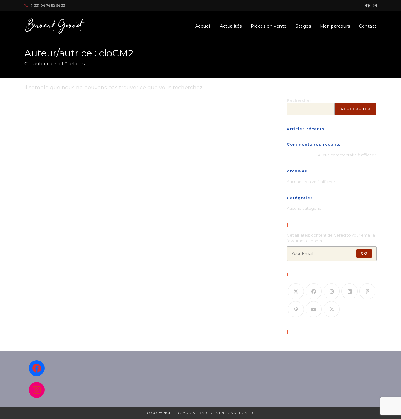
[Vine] (296, 309)
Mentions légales (234, 412)
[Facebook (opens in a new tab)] (367, 6)
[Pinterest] (367, 291)
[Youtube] (314, 309)
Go (364, 253)
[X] (296, 291)
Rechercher (299, 100)
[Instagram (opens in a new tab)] (374, 6)
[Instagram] (332, 291)
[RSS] (332, 309)
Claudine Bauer (196, 412)
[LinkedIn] (349, 291)
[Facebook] (314, 291)
